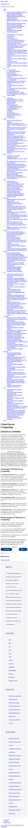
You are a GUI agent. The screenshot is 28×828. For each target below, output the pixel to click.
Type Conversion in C (12, 39)
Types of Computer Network (14, 353)
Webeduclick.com (5, 4)
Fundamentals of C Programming (15, 34)
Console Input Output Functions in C (16, 40)
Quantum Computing (14, 702)
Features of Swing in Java (13, 229)
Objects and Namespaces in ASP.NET (16, 137)
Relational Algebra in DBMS (14, 267)
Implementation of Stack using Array (16, 164)
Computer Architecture (14, 706)
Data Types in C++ (11, 72)
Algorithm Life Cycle (12, 157)
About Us (6, 821)
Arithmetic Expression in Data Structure (16, 165)
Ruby (10, 650)
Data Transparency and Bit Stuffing (15, 381)
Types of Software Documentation (15, 413)
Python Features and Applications (15, 231)
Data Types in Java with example (15, 186)
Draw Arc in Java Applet (13, 217)
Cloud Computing (5, 560)
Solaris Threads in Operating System (16, 312)
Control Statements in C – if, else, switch (17, 44)
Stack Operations (11, 162)
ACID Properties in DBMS (13, 269)
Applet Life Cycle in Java (13, 202)
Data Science (12, 677)
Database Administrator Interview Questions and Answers (15, 776)
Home (5, 9)
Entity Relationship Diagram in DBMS (16, 260)
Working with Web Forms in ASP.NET (16, 127)
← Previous (6, 549)
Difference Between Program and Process (17, 298)
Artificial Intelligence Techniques (15, 15)
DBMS (5, 251)
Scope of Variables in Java (13, 188)
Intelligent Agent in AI (12, 19)
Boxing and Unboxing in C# (14, 115)
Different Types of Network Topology (16, 357)
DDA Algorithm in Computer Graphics (16, 330)
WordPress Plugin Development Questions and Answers (14, 810)
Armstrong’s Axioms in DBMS (14, 271)
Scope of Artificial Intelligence (14, 13)
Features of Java (11, 181)
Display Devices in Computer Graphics (16, 317)
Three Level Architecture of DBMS (15, 255)
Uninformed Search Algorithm (14, 30)
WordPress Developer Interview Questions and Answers (15, 742)
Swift (10, 653)
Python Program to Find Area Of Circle (16, 240)
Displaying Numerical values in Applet (16, 207)
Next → (23, 549)
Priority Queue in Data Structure (15, 175)
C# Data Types (10, 112)
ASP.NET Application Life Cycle (15, 123)
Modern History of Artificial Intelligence (17, 12)
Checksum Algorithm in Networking (16, 372)
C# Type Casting (11, 117)
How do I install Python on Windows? (16, 233)
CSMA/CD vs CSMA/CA (13, 386)
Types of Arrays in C (12, 61)
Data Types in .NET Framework (15, 138)
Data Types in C (11, 36)
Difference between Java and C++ (15, 185)
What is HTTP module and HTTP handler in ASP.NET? (15, 143)
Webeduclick (4, 826)
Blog (10, 639)
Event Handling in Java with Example (16, 212)
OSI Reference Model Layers (14, 358)
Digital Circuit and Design (15, 696)
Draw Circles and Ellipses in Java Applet (17, 216)
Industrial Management (14, 713)
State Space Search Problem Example (16, 23)
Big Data (11, 673)
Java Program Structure (12, 182)
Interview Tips (12, 716)
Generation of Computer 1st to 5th (15, 274)
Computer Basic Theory (14, 709)
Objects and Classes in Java (13, 192)
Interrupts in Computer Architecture (15, 278)
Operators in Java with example (14, 189)
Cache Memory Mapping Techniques (16, 279)
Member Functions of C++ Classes (15, 92)
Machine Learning (13, 680)
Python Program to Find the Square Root (17, 250)
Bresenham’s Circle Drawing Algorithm (16, 333)
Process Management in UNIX (14, 306)
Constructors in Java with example (15, 193)
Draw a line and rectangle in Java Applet (17, 215)
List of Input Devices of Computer (15, 322)
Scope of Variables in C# (13, 113)
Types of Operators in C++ (13, 74)
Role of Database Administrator (14, 254)
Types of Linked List (12, 178)
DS (4, 154)
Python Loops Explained (13, 244)
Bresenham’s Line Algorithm (14, 331)
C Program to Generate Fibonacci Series (17, 51)
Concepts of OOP (11, 69)
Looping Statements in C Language (15, 46)
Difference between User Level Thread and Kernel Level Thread (16, 304)
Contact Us (6, 819)
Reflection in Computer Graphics (15, 344)
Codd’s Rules (10, 261)
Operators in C (10, 37)
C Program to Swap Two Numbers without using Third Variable (15, 42)
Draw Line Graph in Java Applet (15, 223)
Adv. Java (6, 198)
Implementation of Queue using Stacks (16, 177)
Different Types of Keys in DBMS (15, 262)
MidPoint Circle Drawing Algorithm (16, 337)
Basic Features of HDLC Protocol (15, 379)
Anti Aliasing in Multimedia (14, 338)
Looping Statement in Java (13, 191)
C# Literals (9, 110)
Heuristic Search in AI (12, 31)
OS (4, 272)
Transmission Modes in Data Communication (14, 355)
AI (4, 10)
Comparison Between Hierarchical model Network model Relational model (17, 257)
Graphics (6, 316)
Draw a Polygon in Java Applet (14, 222)
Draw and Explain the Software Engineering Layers (14, 393)
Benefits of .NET (11, 103)
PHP (5, 420)
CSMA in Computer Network (14, 385)
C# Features (10, 98)
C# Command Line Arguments (14, 106)
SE (4, 388)
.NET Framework (11, 102)
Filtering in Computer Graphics (14, 340)
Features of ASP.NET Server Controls (16, 131)
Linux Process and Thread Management (16, 310)
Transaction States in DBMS (14, 268)
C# (4, 96)
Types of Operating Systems (14, 291)
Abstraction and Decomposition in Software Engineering (15, 404)
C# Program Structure (12, 105)
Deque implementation (12, 174)
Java (5, 179)
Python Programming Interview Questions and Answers (15, 766)
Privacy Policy (7, 822)
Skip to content (4, 1)
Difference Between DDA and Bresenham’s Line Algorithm (14, 335)
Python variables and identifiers (14, 234)
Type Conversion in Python (13, 238)
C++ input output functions (13, 71)
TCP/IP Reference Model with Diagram (16, 360)
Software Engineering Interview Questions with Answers (15, 800)
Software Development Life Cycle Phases (17, 406)
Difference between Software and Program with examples (15, 415)
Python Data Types (11, 236)
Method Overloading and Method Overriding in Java (15, 195)
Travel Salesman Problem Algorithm (16, 26)
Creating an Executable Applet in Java (16, 206)
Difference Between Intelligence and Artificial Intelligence (16, 17)
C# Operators (10, 116)
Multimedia (11, 667)
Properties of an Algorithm (13, 155)
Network (6, 351)
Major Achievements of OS (13, 289)
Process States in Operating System (15, 296)
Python (5, 230)
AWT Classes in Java (12, 213)
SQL (10, 646)
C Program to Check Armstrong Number (17, 50)
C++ (5, 68)
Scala (10, 656)
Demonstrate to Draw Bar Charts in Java (17, 227)
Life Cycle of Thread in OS (13, 302)
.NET (5, 119)
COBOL (11, 660)
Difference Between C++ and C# (15, 99)
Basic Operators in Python (13, 237)
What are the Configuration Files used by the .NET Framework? (17, 141)
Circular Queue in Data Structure (15, 172)
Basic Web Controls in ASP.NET (15, 136)
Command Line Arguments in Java (15, 184)
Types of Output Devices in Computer (16, 323)
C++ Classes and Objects (13, 91)
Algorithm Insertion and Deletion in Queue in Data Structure (15, 167)
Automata (11, 663)
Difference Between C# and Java (15, 100)
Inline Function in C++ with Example (16, 81)
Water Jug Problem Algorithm (14, 24)
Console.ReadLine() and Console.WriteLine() (13, 108)
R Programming (12, 670)
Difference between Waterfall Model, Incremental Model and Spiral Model (16, 411)
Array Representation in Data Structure (16, 161)
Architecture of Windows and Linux (16, 295)
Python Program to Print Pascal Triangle (17, 248)
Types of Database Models (13, 253)
